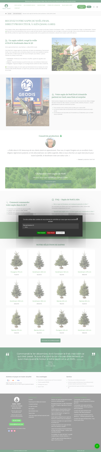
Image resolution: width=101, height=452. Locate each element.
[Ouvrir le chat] (97, 446)
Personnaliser (60, 233)
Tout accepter (41, 233)
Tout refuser (50, 233)
